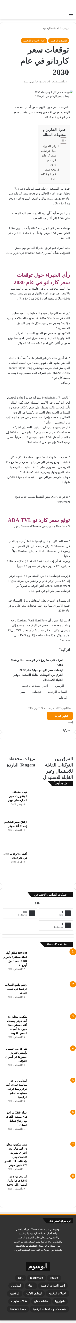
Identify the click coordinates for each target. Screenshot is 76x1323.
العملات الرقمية (51, 28)
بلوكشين (14, 1293)
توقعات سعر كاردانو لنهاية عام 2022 (41, 670)
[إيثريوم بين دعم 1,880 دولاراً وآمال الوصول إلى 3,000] (51, 1189)
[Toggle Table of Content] (61, 140)
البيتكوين (16, 1285)
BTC (20, 1277)
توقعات (36, 691)
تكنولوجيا (60, 1301)
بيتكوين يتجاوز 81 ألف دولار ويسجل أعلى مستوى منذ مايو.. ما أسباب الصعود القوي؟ (17, 1025)
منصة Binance (18, 1309)
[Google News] (64, 726)
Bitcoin (54, 1277)
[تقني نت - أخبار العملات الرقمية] (57, 5)
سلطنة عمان (41, 1301)
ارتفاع (31, 1285)
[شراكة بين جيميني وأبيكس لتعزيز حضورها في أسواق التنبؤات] (51, 1061)
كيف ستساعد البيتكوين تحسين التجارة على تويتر (17, 796)
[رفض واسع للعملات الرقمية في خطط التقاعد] (51, 997)
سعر (23, 691)
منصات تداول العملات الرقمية (49, 1309)
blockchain (36, 1277)
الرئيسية (66, 28)
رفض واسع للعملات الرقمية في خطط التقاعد (16, 988)
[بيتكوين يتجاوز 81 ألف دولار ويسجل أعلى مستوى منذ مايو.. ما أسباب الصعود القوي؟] (51, 1029)
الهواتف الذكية (34, 1293)
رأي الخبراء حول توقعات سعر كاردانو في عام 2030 (48, 155)
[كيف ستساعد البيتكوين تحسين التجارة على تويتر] (51, 803)
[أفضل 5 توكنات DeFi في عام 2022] (51, 866)
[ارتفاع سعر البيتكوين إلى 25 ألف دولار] (51, 834)
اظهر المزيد (61, 715)
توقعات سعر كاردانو (39, 432)
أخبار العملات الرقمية (34, 40)
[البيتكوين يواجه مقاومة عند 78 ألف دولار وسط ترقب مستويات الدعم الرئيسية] (51, 1093)
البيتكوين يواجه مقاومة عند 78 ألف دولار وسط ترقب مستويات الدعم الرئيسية (16, 1089)
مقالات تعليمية (19, 1301)
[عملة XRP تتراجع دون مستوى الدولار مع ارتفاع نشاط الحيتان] (51, 1125)
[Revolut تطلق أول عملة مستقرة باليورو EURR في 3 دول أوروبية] (51, 965)
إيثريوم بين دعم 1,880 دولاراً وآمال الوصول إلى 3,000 (17, 1180)
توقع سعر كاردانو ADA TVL (48, 174)
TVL (47, 575)
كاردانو (63, 697)
